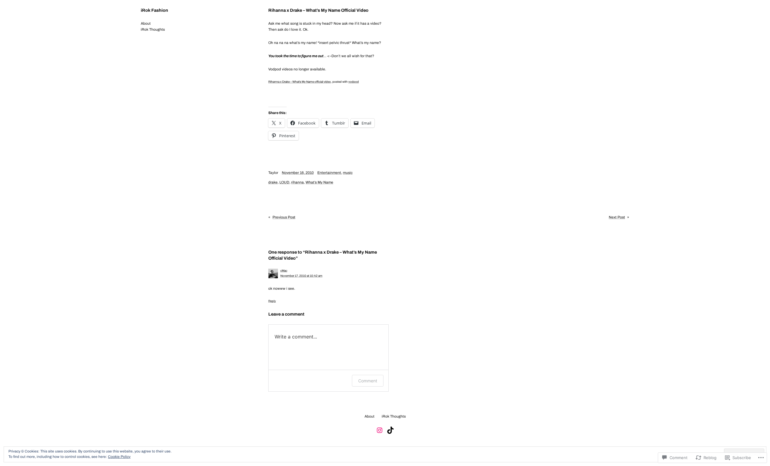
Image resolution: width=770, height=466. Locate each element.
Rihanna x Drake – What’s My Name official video (299, 81)
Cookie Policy (119, 457)
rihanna (297, 182)
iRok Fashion (154, 10)
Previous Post (284, 217)
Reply (272, 301)
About (146, 23)
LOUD (284, 182)
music (348, 173)
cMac (283, 270)
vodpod (353, 81)
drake (273, 182)
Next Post (617, 217)
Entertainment (329, 173)
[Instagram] (379, 430)
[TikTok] (390, 430)
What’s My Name (319, 182)
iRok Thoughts (153, 29)
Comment (367, 380)
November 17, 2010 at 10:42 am (301, 275)
